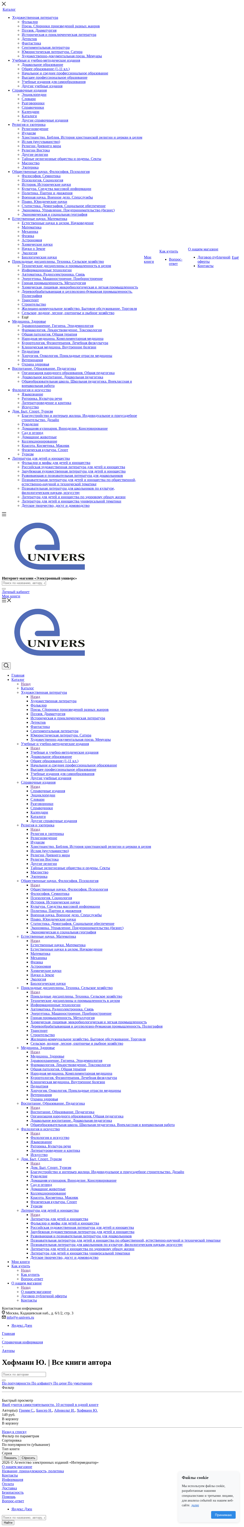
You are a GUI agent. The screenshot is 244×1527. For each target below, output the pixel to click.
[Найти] (4, 589)
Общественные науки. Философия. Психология (69, 889)
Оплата (8, 1484)
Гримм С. (26, 1410)
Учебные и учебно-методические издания (64, 752)
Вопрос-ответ (13, 1501)
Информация (12, 1480)
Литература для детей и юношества (59, 1219)
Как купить (30, 1275)
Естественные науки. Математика (58, 945)
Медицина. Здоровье (47, 1056)
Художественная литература (53, 701)
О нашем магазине (36, 1292)
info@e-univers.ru (20, 1317)
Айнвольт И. (64, 1410)
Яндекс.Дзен (21, 1325)
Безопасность (13, 1492)
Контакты (10, 1475)
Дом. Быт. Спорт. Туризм (50, 1168)
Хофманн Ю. (87, 1410)
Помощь (8, 1497)
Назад (25, 684)
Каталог (27, 688)
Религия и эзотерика (47, 834)
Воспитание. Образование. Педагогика (62, 1112)
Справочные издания (47, 791)
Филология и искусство (49, 1138)
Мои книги (11, 596)
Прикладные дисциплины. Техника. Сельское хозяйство (76, 996)
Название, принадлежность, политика (33, 1471)
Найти (8, 1522)
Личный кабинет (16, 592)
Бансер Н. (44, 1410)
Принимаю (223, 1515)
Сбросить (28, 1458)
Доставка (9, 1488)
